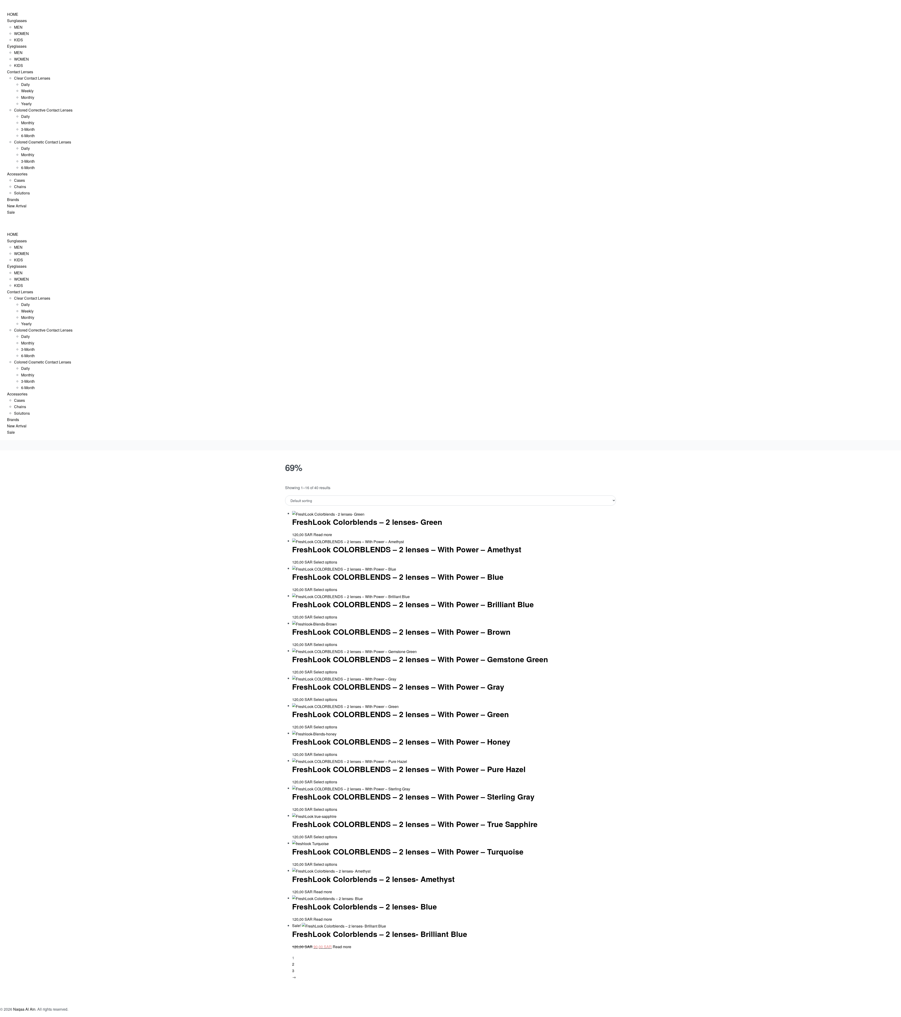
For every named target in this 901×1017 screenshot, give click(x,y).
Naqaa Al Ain (24, 1009)
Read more (322, 534)
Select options (325, 562)
